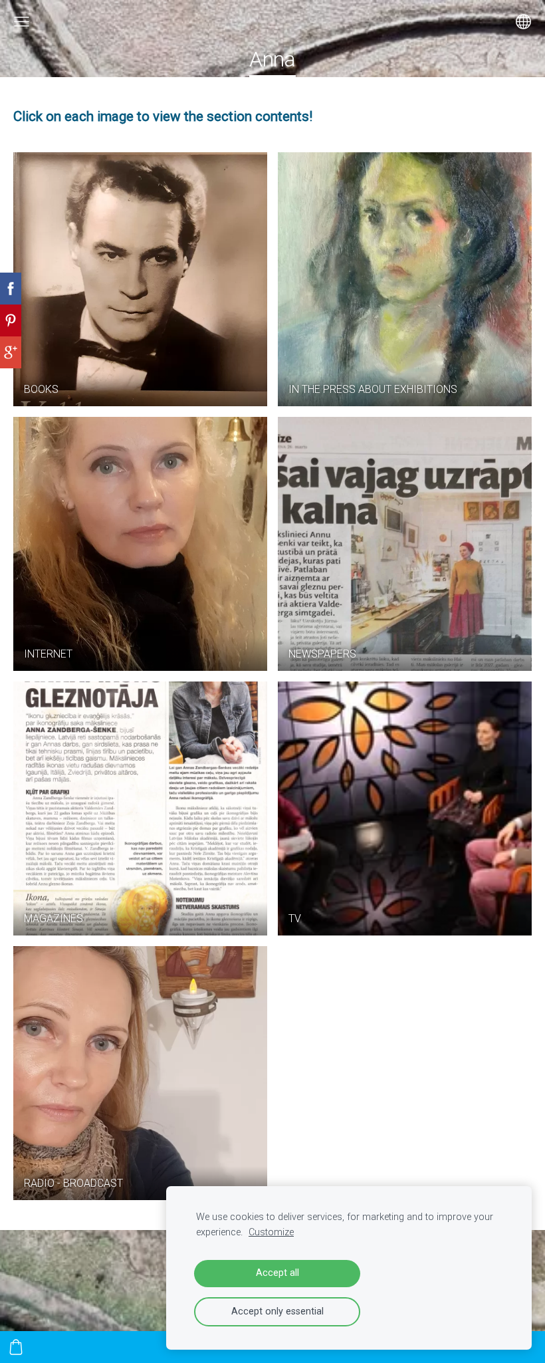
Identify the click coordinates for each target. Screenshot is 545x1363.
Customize (271, 1232)
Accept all (277, 1273)
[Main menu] (21, 21)
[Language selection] (523, 21)
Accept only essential (277, 1311)
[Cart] (16, 1347)
